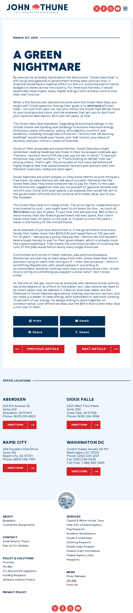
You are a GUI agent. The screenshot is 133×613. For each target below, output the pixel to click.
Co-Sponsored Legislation (20, 571)
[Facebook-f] (103, 8)
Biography (9, 520)
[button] (35, 321)
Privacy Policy (15, 592)
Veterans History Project (19, 579)
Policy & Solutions (18, 558)
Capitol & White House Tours (85, 520)
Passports (72, 559)
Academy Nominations (81, 533)
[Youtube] (117, 8)
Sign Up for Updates (16, 545)
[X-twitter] (96, 8)
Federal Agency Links (80, 555)
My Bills (7, 566)
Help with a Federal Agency (84, 524)
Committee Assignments (19, 524)
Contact (10, 537)
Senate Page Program (80, 546)
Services (73, 516)
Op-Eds (71, 580)
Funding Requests (14, 575)
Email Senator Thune (16, 541)
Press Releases (76, 576)
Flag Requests (75, 529)
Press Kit (72, 584)
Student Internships (79, 538)
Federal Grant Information (83, 551)
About (8, 516)
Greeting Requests (78, 542)
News (70, 572)
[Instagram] (110, 8)
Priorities (8, 562)
